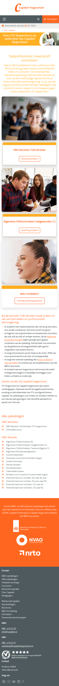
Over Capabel (9, 30)
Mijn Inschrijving (9, 611)
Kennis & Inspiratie (10, 589)
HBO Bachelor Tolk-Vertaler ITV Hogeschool (26, 426)
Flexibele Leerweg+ (11, 582)
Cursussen (6, 586)
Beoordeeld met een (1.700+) (20, 25)
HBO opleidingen (10, 579)
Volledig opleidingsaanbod (29, 301)
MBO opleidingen (10, 576)
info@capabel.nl (9, 632)
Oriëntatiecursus (14, 429)
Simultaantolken (14, 468)
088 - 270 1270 (9, 628)
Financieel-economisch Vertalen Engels (24, 458)
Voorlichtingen (8, 604)
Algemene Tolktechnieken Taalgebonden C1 (26, 445)
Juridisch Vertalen (14, 461)
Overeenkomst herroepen (14, 617)
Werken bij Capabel (10, 601)
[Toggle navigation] (4, 19)
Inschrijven (52, 19)
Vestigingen (7, 595)
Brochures (6, 607)
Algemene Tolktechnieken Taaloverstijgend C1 (28, 448)
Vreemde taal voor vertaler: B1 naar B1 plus (26, 478)
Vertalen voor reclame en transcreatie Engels (27, 474)
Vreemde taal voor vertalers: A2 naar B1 (24, 487)
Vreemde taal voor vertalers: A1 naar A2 (24, 484)
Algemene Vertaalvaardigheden (21, 451)
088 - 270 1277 (9, 643)
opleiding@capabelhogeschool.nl (17, 646)
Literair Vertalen (13, 464)
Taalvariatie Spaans (15, 471)
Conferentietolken (14, 455)
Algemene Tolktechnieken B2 (19, 442)
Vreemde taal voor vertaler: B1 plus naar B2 (26, 481)
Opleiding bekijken (29, 159)
